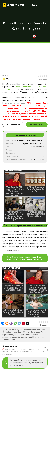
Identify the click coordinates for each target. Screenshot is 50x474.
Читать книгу (38, 125)
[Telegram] (19, 323)
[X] (27, 323)
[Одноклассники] (6, 323)
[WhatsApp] (15, 323)
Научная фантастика (37, 140)
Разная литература (20, 140)
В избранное (14, 125)
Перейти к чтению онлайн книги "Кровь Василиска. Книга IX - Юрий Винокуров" (25, 258)
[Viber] (11, 323)
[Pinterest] (23, 323)
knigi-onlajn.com (18, 5)
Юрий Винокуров (37, 147)
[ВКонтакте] (2, 323)
